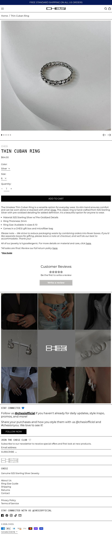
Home (4, 16)
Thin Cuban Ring (20, 16)
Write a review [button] (56, 282)
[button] (105, 8)
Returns (5, 490)
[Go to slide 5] (10, 134)
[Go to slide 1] (1, 134)
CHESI (4, 146)
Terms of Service (10, 503)
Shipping (6, 486)
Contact (5, 493)
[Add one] (11, 189)
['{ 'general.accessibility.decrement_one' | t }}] (2, 189)
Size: (3, 174)
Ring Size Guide (9, 483)
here (88, 243)
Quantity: (6, 184)
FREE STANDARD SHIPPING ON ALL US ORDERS (56, 2)
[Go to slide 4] (8, 134)
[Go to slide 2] (3, 134)
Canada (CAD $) (8, 532)
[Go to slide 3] (6, 134)
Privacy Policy (8, 500)
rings (53, 210)
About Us (6, 480)
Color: (4, 164)
